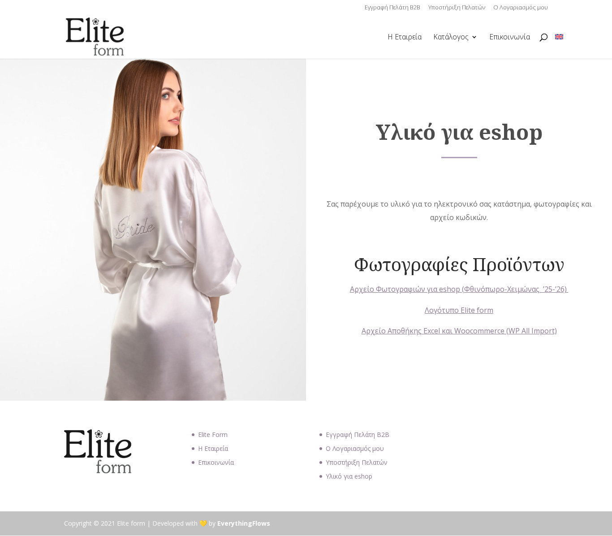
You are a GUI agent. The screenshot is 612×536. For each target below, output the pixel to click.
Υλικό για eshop (349, 476)
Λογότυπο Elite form (459, 310)
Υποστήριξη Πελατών (456, 7)
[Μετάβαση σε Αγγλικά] (559, 37)
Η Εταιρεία (405, 38)
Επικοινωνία (509, 38)
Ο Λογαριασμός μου (520, 7)
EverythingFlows (243, 523)
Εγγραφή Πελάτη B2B (392, 7)
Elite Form (213, 434)
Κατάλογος (451, 38)
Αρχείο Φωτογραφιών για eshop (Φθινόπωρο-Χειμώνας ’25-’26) (459, 289)
